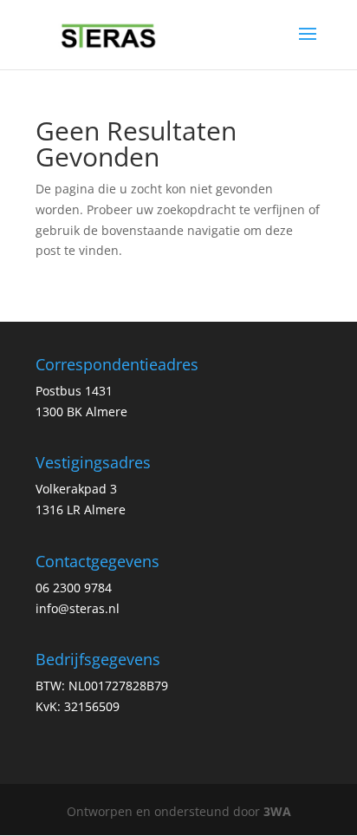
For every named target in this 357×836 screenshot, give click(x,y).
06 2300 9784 (74, 587)
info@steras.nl (78, 608)
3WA (277, 811)
